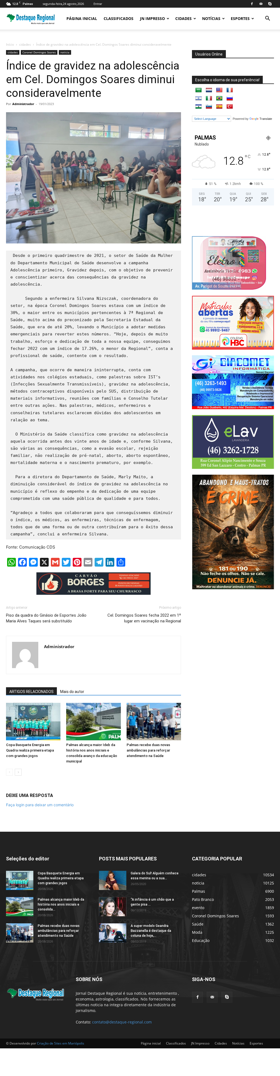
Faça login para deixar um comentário (40, 804)
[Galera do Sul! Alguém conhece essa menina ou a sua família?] (112, 880)
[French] (229, 90)
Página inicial (81, 18)
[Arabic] (198, 90)
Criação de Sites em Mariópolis (60, 1043)
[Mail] (261, 4)
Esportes (240, 18)
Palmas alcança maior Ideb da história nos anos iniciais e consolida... (61, 904)
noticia (64, 52)
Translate (265, 118)
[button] (267, 19)
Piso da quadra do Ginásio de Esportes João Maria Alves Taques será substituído (46, 618)
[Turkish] (229, 106)
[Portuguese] (219, 98)
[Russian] (229, 98)
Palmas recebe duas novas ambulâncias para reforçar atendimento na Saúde (148, 750)
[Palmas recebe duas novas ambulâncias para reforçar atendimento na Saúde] (154, 721)
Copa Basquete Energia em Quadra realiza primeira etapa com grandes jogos (30, 750)
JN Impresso (152, 18)
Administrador (23, 104)
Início (10, 44)
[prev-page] (9, 772)
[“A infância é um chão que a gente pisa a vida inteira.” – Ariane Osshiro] (112, 906)
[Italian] (209, 98)
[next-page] (18, 772)
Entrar (98, 4)
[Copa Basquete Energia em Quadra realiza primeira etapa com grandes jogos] (33, 721)
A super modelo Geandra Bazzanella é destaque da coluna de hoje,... (151, 931)
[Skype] (270, 4)
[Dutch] (209, 90)
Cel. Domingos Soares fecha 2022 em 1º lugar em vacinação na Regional (144, 618)
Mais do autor (72, 691)
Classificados (118, 18)
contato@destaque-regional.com (122, 1022)
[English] (219, 90)
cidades (25, 44)
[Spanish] (219, 106)
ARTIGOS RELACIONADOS (31, 691)
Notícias (211, 18)
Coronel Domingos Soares (39, 52)
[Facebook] (252, 4)
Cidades (183, 18)
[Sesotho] (198, 106)
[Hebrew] (198, 98)
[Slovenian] (209, 106)
